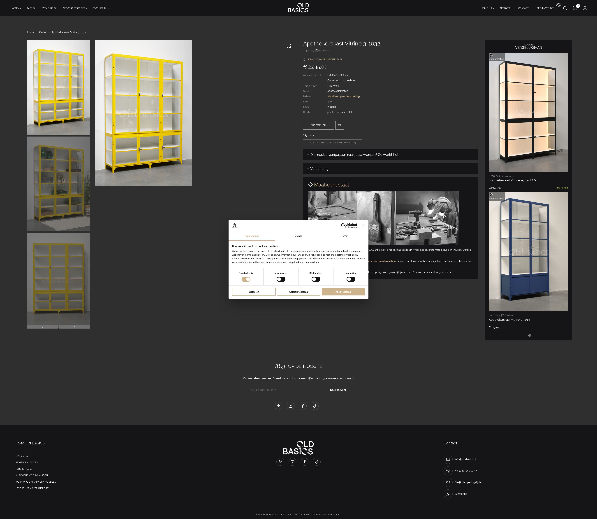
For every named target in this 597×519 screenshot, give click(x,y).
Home (30, 32)
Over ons (22, 456)
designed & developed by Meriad (322, 514)
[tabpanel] (528, 122)
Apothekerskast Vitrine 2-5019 (509, 319)
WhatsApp (461, 493)
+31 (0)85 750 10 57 (466, 470)
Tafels (31, 8)
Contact (523, 8)
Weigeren (254, 291)
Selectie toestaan (298, 291)
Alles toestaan (343, 291)
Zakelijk (487, 8)
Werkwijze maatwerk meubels (36, 482)
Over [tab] (345, 236)
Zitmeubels (49, 8)
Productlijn (100, 8)
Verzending (319, 169)
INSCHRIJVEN (338, 389)
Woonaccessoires (74, 8)
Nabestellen (318, 125)
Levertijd (311, 135)
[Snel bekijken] (523, 165)
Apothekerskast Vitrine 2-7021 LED (512, 180)
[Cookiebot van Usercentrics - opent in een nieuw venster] (343, 225)
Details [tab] (298, 236)
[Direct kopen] (545, 165)
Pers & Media (24, 469)
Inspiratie (505, 8)
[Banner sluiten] (364, 225)
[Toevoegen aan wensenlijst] (534, 165)
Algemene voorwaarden (32, 475)
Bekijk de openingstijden (468, 482)
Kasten (15, 8)
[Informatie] (545, 304)
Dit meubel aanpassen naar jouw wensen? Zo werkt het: (354, 155)
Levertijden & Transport (32, 488)
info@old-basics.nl (465, 459)
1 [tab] (529, 335)
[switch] (281, 279)
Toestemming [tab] (251, 236)
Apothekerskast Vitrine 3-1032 (69, 32)
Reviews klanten (27, 462)
